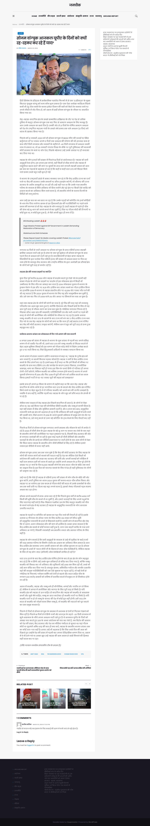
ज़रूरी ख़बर (61, 16)
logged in (30, 745)
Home (34, 16)
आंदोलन (70, 16)
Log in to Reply (22, 732)
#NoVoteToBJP (74, 238)
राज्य (92, 16)
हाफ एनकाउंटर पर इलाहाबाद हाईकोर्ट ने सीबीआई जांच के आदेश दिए (117, 33)
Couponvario (72, 822)
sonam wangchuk (71, 654)
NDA (42, 654)
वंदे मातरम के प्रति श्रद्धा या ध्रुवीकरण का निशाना (28, 704)
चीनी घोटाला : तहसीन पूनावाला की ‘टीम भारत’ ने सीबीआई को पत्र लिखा (117, 54)
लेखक (16, 799)
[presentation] (86, 683)
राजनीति (42, 16)
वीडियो (16, 803)
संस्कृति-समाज (82, 16)
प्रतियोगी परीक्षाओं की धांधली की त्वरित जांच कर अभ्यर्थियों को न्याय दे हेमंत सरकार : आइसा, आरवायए (118, 41)
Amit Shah (34, 654)
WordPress (92, 822)
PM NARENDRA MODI (54, 654)
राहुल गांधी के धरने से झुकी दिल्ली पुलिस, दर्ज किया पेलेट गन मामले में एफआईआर (116, 48)
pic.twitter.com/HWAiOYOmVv (35, 240)
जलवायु (98, 16)
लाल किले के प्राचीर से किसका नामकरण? (53, 704)
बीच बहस (51, 16)
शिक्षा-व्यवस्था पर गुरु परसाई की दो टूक (117, 37)
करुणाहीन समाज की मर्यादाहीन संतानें (79, 704)
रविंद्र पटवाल (22, 48)
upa (82, 654)
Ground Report (110, 16)
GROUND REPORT (20, 769)
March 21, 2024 (54, 243)
